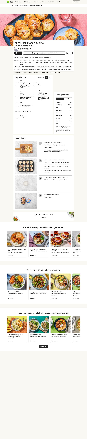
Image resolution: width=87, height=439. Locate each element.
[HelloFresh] (10, 2)
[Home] (12, 5)
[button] (33, 77)
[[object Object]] (67, 53)
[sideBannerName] (63, 82)
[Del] (71, 53)
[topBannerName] (43, 11)
